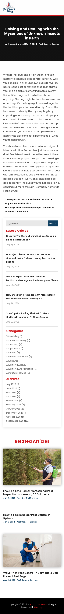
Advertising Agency (16, 364)
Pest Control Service (49, 44)
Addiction (11, 352)
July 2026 (11, 384)
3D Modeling (12, 336)
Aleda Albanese (16, 44)
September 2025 (15, 420)
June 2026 (11, 388)
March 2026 (12, 400)
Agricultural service (16, 372)
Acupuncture (13, 348)
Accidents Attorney (16, 340)
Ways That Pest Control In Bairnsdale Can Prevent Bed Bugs (30, 574)
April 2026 (11, 396)
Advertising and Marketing (19, 368)
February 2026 (13, 404)
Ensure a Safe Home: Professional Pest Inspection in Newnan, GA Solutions (28, 492)
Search (52, 223)
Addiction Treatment (17, 356)
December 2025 (14, 412)
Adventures (12, 360)
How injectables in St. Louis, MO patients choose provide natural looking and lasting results (30, 258)
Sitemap (38, 607)
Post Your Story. (38, 604)
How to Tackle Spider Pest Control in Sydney (26, 516)
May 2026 (11, 392)
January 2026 (13, 408)
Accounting (12, 344)
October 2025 (13, 416)
